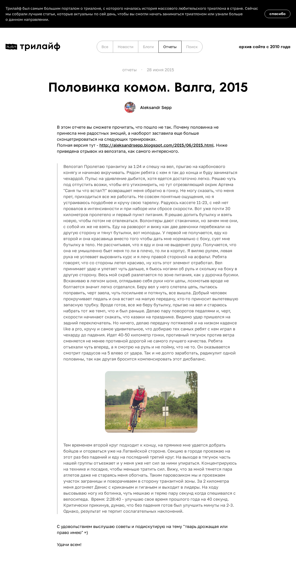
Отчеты (170, 46)
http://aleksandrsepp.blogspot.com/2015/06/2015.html (156, 145)
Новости (125, 46)
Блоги (148, 46)
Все (105, 46)
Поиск (192, 46)
